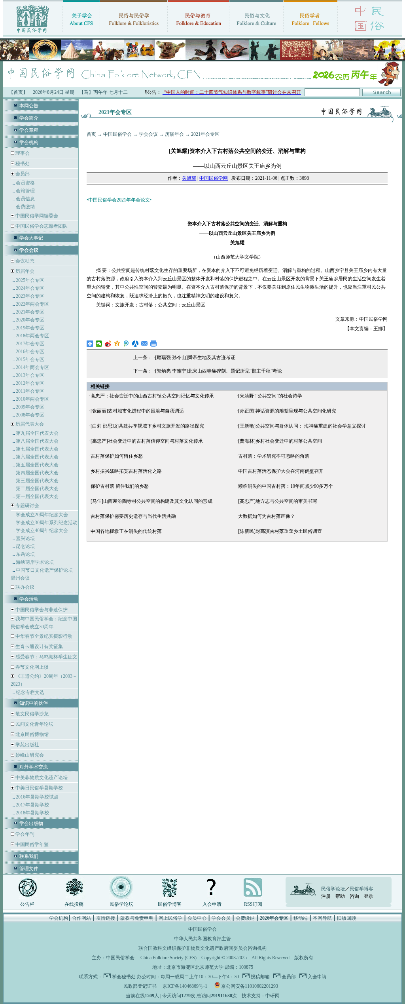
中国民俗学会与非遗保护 (41, 609)
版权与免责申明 (136, 918)
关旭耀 (189, 178)
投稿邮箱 (260, 976)
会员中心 (196, 918)
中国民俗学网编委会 (36, 216)
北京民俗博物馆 (31, 734)
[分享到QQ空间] (117, 343)
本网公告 (28, 105)
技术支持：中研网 (261, 995)
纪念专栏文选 (30, 692)
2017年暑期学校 (32, 805)
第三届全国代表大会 (37, 480)
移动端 (300, 918)
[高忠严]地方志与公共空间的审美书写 (277, 501)
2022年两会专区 (32, 304)
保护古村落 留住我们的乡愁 (120, 486)
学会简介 (28, 118)
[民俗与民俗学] (133, 33)
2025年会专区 (30, 280)
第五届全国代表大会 (37, 465)
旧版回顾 (346, 918)
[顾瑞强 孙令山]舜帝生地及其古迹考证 (195, 357)
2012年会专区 (30, 383)
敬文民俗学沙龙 (31, 714)
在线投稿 (73, 904)
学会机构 (28, 142)
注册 (326, 896)
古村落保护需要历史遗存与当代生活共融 (133, 516)
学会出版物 (31, 823)
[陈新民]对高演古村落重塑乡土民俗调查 (280, 531)
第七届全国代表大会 (37, 449)
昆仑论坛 (25, 546)
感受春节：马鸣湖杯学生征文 (45, 657)
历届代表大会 (29, 424)
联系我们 (28, 856)
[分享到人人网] (135, 343)
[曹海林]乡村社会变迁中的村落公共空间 (280, 441)
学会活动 (28, 599)
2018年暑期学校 (32, 813)
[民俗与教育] (198, 33)
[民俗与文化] (256, 33)
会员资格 (25, 183)
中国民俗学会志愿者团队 (41, 226)
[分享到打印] (153, 343)
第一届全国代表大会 (37, 496)
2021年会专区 (30, 312)
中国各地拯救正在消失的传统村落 (126, 531)
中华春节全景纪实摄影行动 (43, 636)
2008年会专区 (30, 415)
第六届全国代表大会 (37, 457)
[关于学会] (81, 33)
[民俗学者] (310, 33)
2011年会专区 (30, 391)
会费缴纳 (25, 206)
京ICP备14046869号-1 (185, 986)
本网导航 (322, 918)
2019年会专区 (30, 328)
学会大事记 (31, 238)
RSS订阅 (253, 904)
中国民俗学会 (117, 134)
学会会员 (221, 918)
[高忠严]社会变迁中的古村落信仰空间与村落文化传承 (147, 441)
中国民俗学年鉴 (31, 844)
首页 (91, 134)
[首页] (32, 33)
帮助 (340, 896)
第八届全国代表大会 (37, 441)
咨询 (354, 896)
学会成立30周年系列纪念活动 (47, 522)
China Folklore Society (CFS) (168, 957)
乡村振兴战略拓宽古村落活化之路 (126, 471)
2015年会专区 (30, 359)
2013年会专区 (30, 375)
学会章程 (28, 130)
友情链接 (105, 918)
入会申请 (211, 904)
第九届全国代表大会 (37, 433)
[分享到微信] (99, 343)
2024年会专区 (30, 288)
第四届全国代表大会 (37, 472)
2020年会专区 (30, 320)
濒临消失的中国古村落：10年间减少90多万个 (285, 486)
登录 (368, 896)
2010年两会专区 (32, 399)
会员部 (22, 174)
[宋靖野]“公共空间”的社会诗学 (270, 396)
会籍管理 (25, 191)
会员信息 (25, 199)
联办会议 (24, 587)
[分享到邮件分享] (144, 343)
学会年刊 (24, 834)
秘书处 (22, 163)
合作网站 (81, 918)
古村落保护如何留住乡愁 (117, 456)
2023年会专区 (30, 296)
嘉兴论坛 (25, 538)
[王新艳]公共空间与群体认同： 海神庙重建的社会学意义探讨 (302, 426)
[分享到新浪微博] (108, 343)
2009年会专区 (30, 407)
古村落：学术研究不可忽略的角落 (273, 456)
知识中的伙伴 (33, 703)
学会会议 (148, 134)
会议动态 (24, 261)
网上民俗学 (170, 918)
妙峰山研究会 (29, 755)
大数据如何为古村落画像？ (266, 516)
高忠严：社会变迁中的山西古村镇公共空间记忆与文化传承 (152, 396)
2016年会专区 (30, 351)
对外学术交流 (33, 767)
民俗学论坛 (121, 904)
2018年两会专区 (32, 335)
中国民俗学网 (213, 178)
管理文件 (28, 868)
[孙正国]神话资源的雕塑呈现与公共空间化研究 (287, 411)
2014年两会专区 (32, 367)
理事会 (22, 153)
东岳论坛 (25, 554)
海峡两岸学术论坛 (35, 562)
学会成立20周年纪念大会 (42, 514)
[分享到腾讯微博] (126, 343)
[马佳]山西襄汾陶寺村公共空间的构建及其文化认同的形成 (151, 501)
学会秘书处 (124, 976)
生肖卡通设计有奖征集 (38, 646)
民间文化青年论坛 (33, 724)
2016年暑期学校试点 (37, 797)
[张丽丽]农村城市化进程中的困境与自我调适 (137, 411)
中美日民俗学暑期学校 (39, 788)
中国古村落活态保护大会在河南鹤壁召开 (281, 471)
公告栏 (27, 904)
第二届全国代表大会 (37, 488)
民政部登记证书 (140, 986)
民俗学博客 (170, 904)
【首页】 (18, 92)
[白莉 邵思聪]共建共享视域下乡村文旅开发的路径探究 (147, 426)
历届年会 (24, 271)
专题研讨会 (27, 505)
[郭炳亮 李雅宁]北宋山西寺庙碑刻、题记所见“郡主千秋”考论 (218, 371)
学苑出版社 (26, 744)
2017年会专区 (30, 343)
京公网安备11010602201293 (249, 986)
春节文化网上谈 (31, 667)
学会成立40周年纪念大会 (42, 530)
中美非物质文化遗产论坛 (41, 777)
